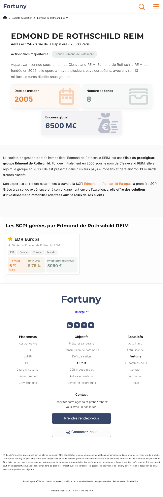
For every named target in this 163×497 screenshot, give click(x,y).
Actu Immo (135, 343)
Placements (28, 337)
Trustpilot (81, 312)
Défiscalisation (81, 356)
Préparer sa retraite (81, 343)
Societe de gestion (22, 17)
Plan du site (132, 481)
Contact (135, 369)
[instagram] (77, 325)
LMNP (28, 356)
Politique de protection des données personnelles (87, 481)
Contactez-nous (84, 432)
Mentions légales (54, 481)
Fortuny (135, 356)
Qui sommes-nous (135, 363)
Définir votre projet (82, 369)
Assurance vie (28, 343)
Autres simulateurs (81, 376)
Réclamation (119, 481)
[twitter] (84, 325)
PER (27, 363)
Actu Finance (135, 350)
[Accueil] (5, 17)
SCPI (28, 350)
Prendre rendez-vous (81, 418)
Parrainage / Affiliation (34, 481)
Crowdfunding (28, 382)
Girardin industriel (27, 369)
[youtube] (91, 325)
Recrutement (135, 376)
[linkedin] (70, 325)
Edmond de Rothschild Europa (107, 184)
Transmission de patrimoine (81, 350)
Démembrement (27, 376)
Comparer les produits (81, 382)
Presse (135, 382)
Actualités (135, 337)
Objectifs (81, 337)
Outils (81, 363)
